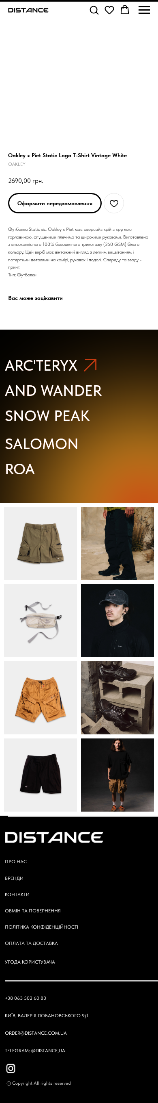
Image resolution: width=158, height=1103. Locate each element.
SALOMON (42, 444)
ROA (20, 469)
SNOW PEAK (47, 416)
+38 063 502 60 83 (25, 998)
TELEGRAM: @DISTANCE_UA (35, 1050)
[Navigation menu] (144, 10)
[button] (94, 10)
